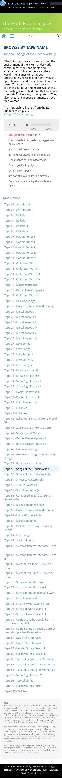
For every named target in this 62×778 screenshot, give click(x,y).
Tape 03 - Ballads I (15, 215)
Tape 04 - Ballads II (15, 220)
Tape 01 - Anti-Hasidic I (18, 204)
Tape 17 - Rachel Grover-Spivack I (24, 290)
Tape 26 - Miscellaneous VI (20, 338)
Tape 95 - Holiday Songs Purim (23, 686)
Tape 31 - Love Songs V (18, 365)
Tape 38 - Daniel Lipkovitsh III (22, 397)
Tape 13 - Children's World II (21, 268)
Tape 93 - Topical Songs (18, 680)
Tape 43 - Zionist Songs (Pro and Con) (27, 427)
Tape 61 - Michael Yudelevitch (22, 515)
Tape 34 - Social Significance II (22, 381)
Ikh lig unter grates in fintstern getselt (30, 154)
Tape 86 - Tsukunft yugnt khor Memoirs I (29, 659)
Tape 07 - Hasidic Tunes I (19, 236)
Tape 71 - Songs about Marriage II (25, 587)
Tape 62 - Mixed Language (20, 521)
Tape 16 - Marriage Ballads (20, 285)
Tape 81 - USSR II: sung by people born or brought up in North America (29, 630)
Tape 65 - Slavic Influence (19, 540)
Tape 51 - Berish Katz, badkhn (22, 463)
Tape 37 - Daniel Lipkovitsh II (21, 392)
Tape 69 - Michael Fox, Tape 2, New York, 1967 (29, 574)
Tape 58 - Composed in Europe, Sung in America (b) (28, 497)
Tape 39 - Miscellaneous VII (21, 402)
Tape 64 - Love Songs (17, 535)
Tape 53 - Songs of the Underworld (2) (27, 474)
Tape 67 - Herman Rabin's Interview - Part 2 (30, 556)
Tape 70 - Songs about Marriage (24, 582)
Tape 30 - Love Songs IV (18, 359)
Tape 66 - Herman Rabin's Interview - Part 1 (30, 547)
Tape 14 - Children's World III (22, 274)
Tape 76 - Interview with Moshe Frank (27, 603)
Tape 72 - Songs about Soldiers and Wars (29, 593)
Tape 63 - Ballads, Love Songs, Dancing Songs (28, 527)
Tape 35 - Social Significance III (22, 386)
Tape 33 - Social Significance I (22, 376)
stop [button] (27, 124)
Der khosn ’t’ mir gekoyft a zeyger (28, 160)
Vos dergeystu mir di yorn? (24, 134)
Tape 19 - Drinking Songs (19, 301)
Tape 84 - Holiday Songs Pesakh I (24, 648)
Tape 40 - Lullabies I (16, 408)
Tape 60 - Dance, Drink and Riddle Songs (29, 510)
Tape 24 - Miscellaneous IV (20, 327)
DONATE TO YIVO (47, 7)
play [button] (16, 123)
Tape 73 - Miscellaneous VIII (21, 598)
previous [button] (10, 124)
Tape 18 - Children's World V (21, 295)
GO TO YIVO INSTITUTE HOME (21, 7)
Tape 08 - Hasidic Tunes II (19, 242)
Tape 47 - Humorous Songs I (21, 449)
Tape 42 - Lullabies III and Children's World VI (30, 420)
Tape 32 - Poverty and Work (21, 370)
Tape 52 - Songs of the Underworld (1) (27, 469)
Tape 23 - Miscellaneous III (20, 322)
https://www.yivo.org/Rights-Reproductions (34, 736)
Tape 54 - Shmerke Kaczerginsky (24, 479)
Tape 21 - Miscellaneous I (19, 311)
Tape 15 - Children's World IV (22, 279)
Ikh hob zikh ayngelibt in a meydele (29, 176)
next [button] (21, 124)
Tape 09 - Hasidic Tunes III (20, 247)
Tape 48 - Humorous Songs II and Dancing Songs (30, 456)
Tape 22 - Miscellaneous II (20, 317)
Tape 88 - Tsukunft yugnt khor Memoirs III (30, 670)
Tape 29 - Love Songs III (18, 354)
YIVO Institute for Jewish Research (29, 766)
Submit (59, 36)
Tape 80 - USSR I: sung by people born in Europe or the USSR (29, 621)
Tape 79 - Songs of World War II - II (25, 614)
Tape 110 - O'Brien (15, 691)
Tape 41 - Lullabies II (16, 413)
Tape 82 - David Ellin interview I (23, 638)
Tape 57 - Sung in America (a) (22, 490)
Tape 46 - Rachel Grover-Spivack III (25, 444)
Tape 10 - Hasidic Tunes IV (20, 252)
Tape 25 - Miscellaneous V (20, 333)
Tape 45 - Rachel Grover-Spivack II (25, 438)
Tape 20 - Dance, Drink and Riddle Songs (29, 306)
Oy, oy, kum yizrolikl (20, 170)
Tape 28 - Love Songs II (18, 349)
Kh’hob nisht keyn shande (24, 149)
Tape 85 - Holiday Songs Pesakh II (24, 654)
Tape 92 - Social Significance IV (23, 675)
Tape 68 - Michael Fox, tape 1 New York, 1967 (28, 565)
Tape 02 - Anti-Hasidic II (18, 210)
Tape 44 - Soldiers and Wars (21, 433)
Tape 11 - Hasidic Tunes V (20, 258)
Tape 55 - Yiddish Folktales (20, 485)
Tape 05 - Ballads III (16, 226)
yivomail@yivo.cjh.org (28, 752)
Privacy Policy (34, 773)
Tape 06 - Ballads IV (16, 231)
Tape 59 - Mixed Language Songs (24, 505)
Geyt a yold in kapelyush (23, 165)
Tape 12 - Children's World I (21, 263)
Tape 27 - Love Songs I (18, 343)
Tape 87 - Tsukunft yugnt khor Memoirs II (29, 664)
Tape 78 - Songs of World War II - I (25, 609)
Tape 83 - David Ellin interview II (23, 643)
